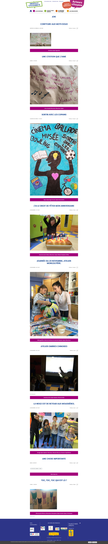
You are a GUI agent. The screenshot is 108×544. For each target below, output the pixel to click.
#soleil (49, 108)
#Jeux (45, 199)
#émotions (49, 513)
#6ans (48, 254)
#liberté (60, 254)
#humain (53, 108)
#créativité (56, 340)
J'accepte (89, 542)
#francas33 (39, 513)
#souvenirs (61, 199)
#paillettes (68, 452)
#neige (39, 452)
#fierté (60, 397)
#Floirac (44, 513)
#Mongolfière (40, 340)
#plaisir (64, 254)
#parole (55, 474)
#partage (49, 199)
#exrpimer (54, 513)
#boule (55, 452)
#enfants (50, 50)
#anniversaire (42, 254)
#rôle (63, 397)
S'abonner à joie (32, 516)
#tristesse (69, 513)
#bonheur (58, 108)
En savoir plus (94, 542)
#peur (65, 513)
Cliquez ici (71, 528)
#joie (54, 50)
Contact (54, 540)
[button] (61, 1)
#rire (46, 108)
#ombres (46, 397)
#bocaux (59, 452)
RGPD (58, 540)
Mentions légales (50, 540)
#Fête (67, 254)
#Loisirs (54, 199)
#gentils (58, 50)
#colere (62, 513)
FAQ (60, 540)
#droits (46, 340)
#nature (63, 452)
